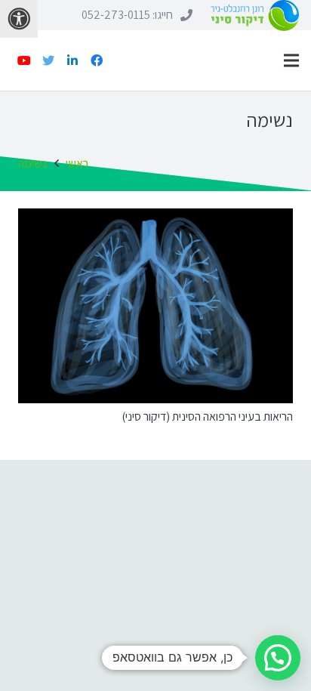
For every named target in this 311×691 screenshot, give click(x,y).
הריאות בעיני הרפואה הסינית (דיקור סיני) (207, 416)
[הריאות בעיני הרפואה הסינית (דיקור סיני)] (155, 305)
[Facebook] (97, 60)
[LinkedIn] (72, 60)
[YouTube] (24, 60)
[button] (277, 657)
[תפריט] (291, 60)
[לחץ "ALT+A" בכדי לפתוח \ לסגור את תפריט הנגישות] (19, 19)
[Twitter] (48, 60)
